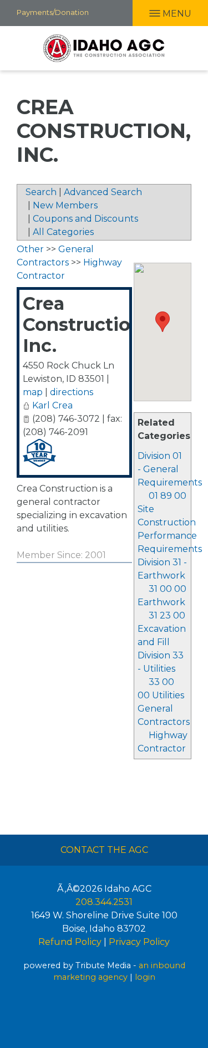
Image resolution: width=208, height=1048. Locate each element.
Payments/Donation (53, 12)
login (145, 977)
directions (71, 392)
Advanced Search (103, 192)
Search (41, 192)
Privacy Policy (139, 942)
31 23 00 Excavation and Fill (162, 628)
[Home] (104, 48)
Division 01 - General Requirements (170, 469)
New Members (65, 205)
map (33, 392)
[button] (162, 321)
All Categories (63, 232)
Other (30, 249)
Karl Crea (52, 405)
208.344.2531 (104, 902)
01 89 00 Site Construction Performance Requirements (170, 522)
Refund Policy (70, 942)
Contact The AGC (104, 850)
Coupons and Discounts (85, 218)
